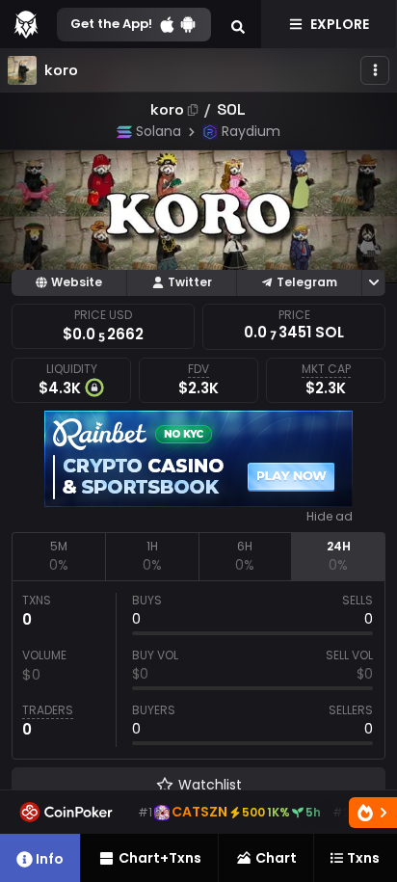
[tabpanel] (198, 670)
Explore (339, 24)
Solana (158, 131)
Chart (276, 858)
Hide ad (329, 516)
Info (50, 859)
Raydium (251, 131)
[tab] (58, 556)
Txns (363, 858)
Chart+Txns (160, 858)
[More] (374, 70)
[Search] (238, 24)
